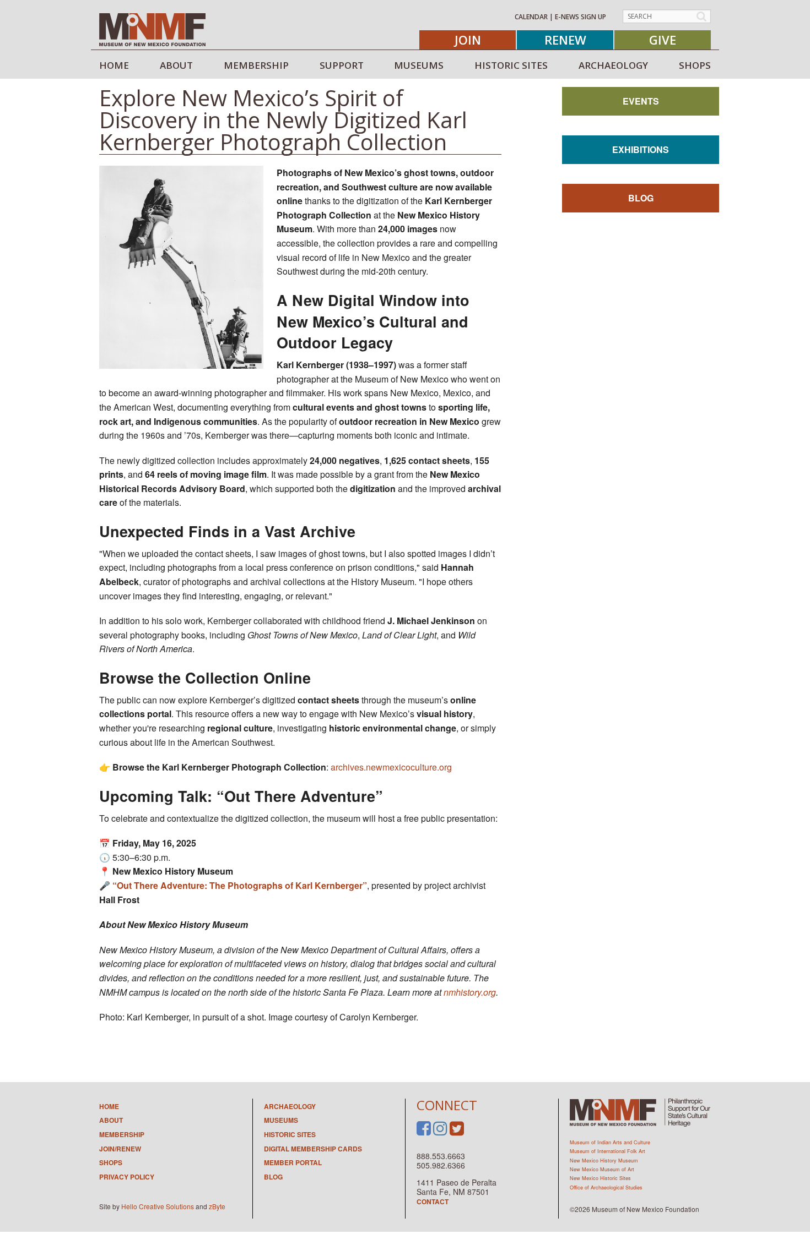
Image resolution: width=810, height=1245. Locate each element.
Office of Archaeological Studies (606, 1187)
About (111, 1120)
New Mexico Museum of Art (602, 1169)
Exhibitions (640, 149)
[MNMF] (152, 29)
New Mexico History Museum (604, 1160)
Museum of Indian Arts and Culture (610, 1142)
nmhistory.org (470, 992)
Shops (110, 1162)
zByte (217, 1206)
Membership (121, 1134)
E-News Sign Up (580, 16)
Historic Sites (290, 1134)
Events (641, 101)
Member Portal (293, 1162)
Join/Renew (120, 1149)
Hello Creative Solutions (157, 1206)
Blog (641, 198)
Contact (433, 1201)
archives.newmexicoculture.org (391, 767)
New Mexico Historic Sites (600, 1178)
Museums (281, 1120)
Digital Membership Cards (313, 1149)
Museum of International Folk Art (607, 1151)
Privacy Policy (126, 1177)
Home (109, 1106)
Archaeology (290, 1106)
